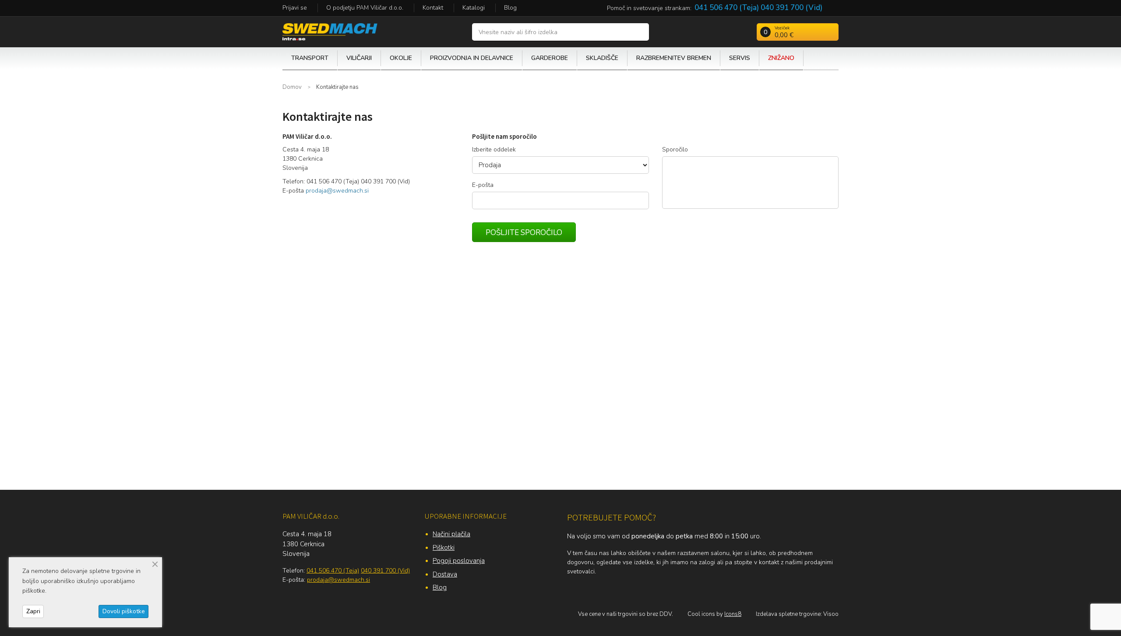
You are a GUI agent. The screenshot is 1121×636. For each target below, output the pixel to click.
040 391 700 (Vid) (791, 8)
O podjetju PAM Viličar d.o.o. (364, 8)
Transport (309, 58)
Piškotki (444, 547)
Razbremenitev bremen (673, 58)
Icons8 (732, 614)
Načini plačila (451, 534)
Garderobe (549, 58)
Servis (739, 58)
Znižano (781, 58)
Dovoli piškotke (123, 611)
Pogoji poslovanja (459, 560)
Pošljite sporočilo (524, 233)
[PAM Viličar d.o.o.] (329, 31)
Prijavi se (294, 8)
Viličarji (359, 58)
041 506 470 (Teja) (726, 8)
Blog (510, 8)
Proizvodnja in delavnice (471, 58)
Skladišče (602, 58)
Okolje (401, 58)
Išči (640, 32)
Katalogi (473, 8)
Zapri (33, 611)
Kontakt (433, 8)
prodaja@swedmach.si (337, 190)
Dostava (445, 574)
